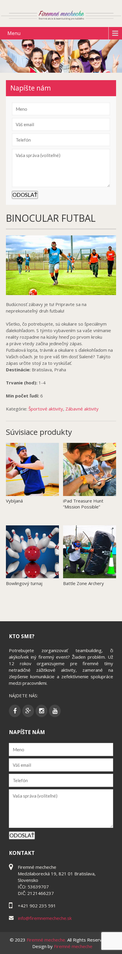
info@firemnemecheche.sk (45, 918)
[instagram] (41, 711)
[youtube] (55, 711)
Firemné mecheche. (47, 940)
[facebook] (15, 711)
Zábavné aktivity (82, 409)
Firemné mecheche (73, 946)
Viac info (49, 497)
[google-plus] (28, 711)
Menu (13, 33)
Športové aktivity (45, 409)
